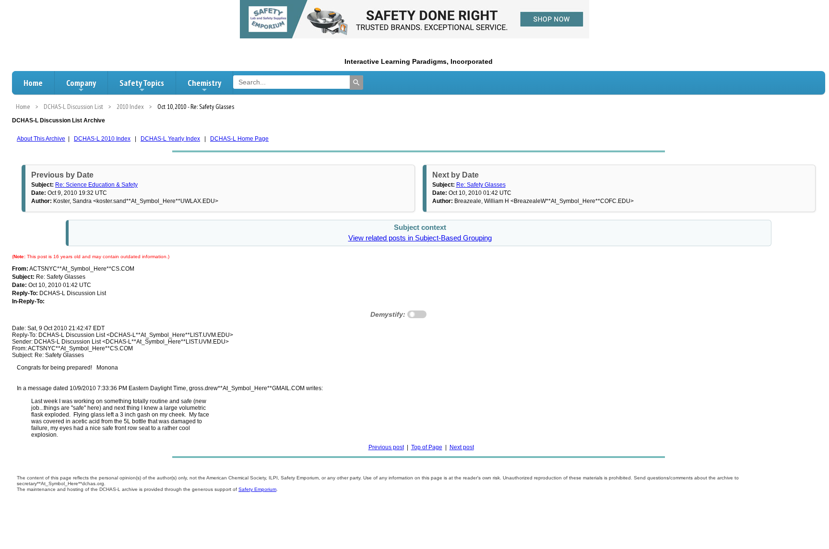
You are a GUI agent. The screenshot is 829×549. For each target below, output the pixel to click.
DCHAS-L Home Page (239, 138)
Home (33, 82)
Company (81, 82)
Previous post (386, 447)
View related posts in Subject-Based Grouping (420, 238)
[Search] (356, 82)
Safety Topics (141, 82)
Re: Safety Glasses (481, 184)
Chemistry (204, 82)
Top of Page (426, 447)
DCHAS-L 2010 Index (102, 138)
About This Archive (41, 138)
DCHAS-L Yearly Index (170, 138)
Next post (462, 447)
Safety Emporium (257, 489)
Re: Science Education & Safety (96, 184)
